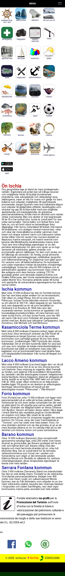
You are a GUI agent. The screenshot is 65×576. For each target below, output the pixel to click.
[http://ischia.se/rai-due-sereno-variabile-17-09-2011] (45, 543)
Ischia (34, 558)
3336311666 (52, 558)
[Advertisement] (32, 566)
